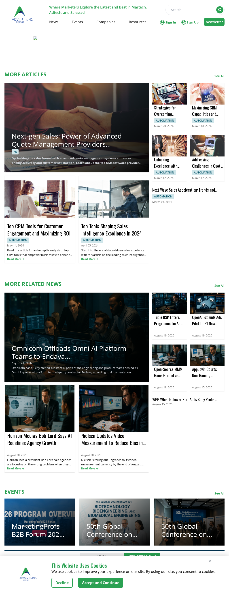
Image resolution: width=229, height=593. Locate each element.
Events (77, 21)
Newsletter (214, 22)
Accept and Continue (100, 582)
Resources (137, 21)
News (53, 21)
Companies (105, 21)
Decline (62, 582)
